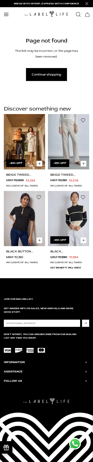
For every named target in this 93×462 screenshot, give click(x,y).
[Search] (78, 14)
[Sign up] (85, 323)
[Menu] (6, 14)
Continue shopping (46, 74)
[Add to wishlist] (38, 120)
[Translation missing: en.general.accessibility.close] (86, 3)
